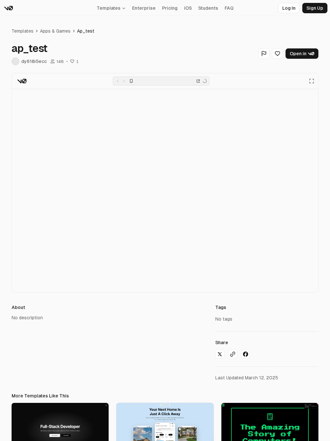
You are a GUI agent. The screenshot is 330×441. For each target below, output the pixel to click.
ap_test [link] (85, 31)
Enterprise (144, 8)
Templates (109, 8)
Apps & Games (55, 31)
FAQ (229, 8)
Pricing (170, 8)
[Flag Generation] (263, 53)
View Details (60, 430)
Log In (289, 8)
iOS (188, 8)
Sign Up (314, 8)
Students (208, 8)
